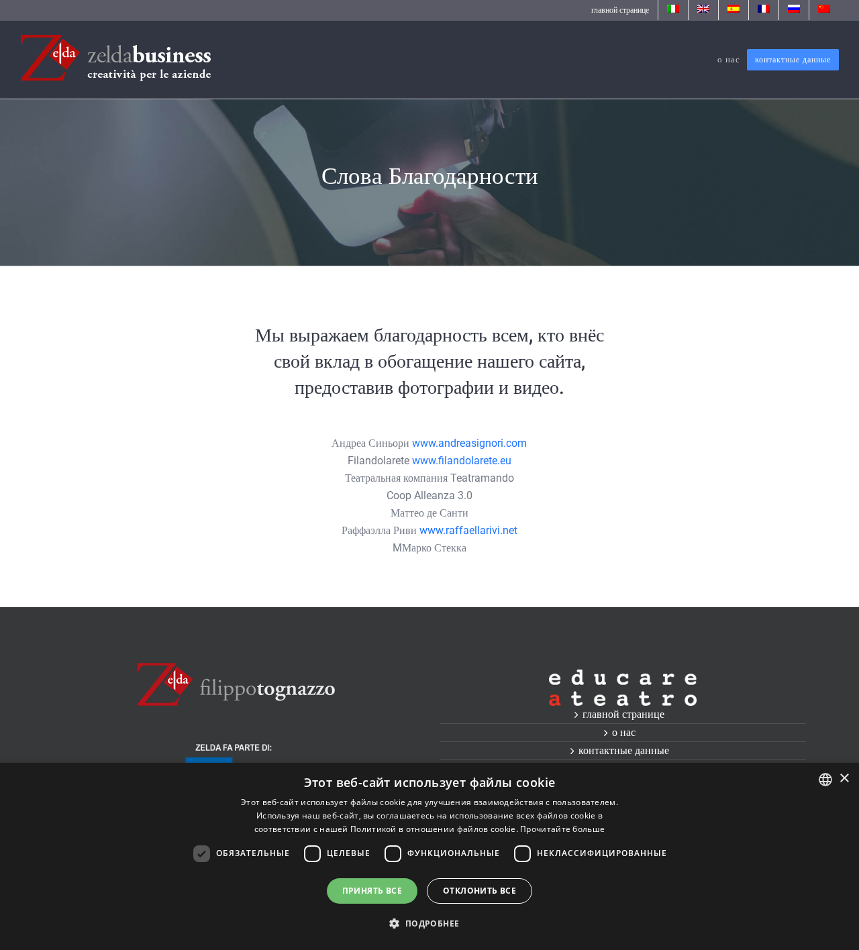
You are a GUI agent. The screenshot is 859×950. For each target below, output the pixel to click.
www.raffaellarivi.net (468, 530)
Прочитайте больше (562, 829)
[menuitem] (620, 10)
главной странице (623, 714)
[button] (429, 924)
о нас (624, 732)
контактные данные (623, 750)
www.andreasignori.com (469, 443)
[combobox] (825, 779)
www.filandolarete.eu (461, 460)
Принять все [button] (372, 890)
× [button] (844, 779)
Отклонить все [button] (479, 890)
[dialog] (429, 856)
